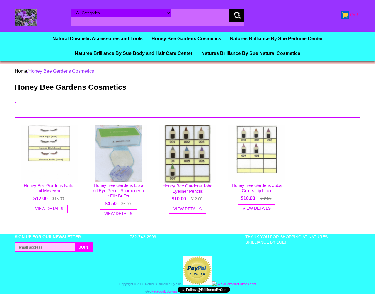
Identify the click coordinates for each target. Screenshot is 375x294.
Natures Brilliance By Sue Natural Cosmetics (250, 53)
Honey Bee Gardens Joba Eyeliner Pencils (187, 188)
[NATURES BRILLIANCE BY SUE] (26, 17)
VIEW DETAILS (49, 208)
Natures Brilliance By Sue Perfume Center (276, 38)
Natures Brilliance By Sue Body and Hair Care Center (133, 53)
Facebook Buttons (164, 291)
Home (21, 71)
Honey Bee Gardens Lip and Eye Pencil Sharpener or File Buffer (118, 190)
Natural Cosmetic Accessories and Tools (97, 38)
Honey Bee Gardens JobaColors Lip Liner (257, 188)
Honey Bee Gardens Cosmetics (186, 38)
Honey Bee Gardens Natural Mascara (49, 188)
